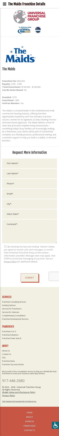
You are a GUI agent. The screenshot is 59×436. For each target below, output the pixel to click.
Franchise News (8, 361)
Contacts (29, 430)
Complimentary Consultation (13, 315)
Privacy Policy (10, 261)
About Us (6, 351)
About (29, 417)
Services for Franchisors (11, 309)
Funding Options (9, 305)
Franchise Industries (10, 335)
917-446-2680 (13, 380)
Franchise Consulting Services (14, 302)
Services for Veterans (10, 312)
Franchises (29, 425)
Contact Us (6, 354)
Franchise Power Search (11, 338)
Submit (29, 277)
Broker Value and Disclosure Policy (18, 392)
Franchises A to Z (9, 331)
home (29, 412)
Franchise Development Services (15, 319)
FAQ (4, 357)
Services (29, 421)
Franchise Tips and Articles (13, 364)
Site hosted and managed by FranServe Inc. (19, 401)
